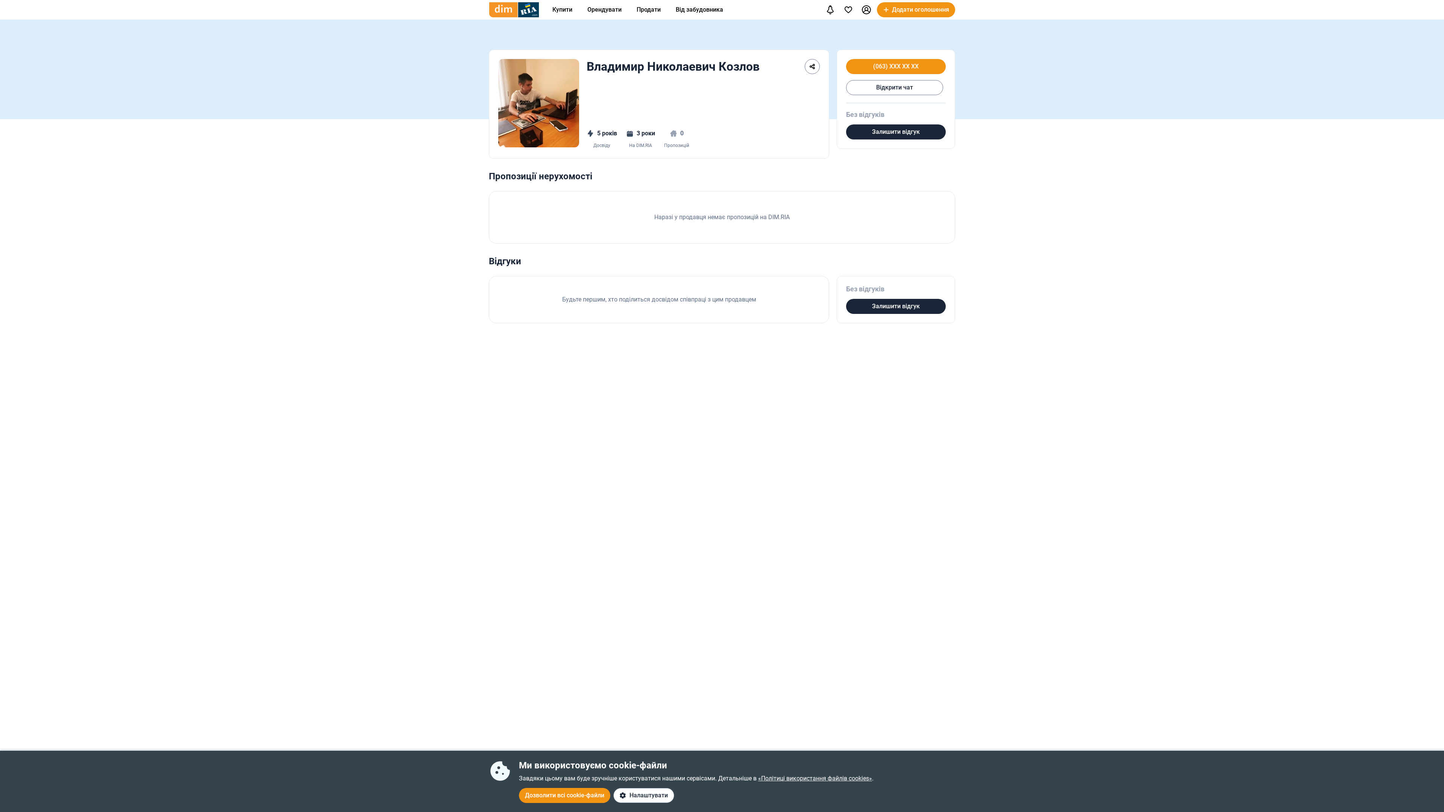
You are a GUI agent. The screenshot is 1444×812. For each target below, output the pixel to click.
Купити (562, 9)
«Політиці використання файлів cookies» (815, 778)
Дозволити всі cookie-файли (564, 795)
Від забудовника (699, 9)
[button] (866, 9)
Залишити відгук (896, 131)
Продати (649, 9)
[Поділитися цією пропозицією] (812, 66)
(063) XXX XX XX (896, 67)
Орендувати (604, 9)
